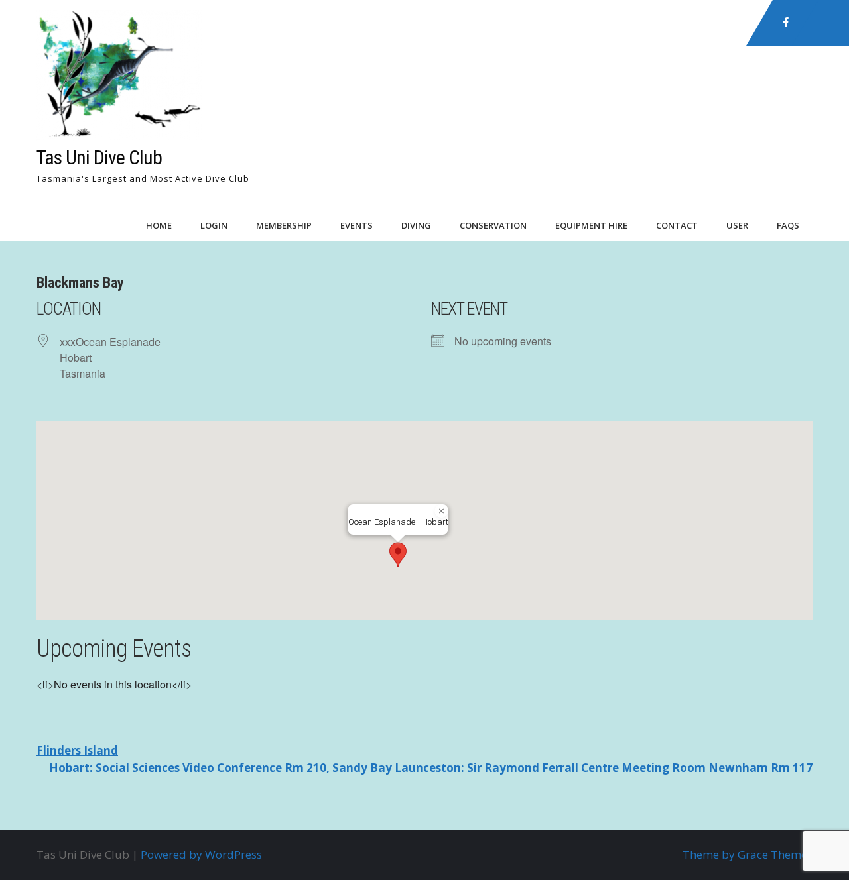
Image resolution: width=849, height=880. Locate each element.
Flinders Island (77, 750)
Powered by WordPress (201, 854)
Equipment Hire (591, 225)
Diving (416, 225)
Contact (677, 225)
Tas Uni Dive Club (99, 157)
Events (356, 225)
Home (159, 225)
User (737, 225)
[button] (398, 554)
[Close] (441, 511)
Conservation (493, 225)
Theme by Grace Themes (748, 854)
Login (214, 225)
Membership (284, 225)
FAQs (788, 225)
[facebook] (786, 22)
